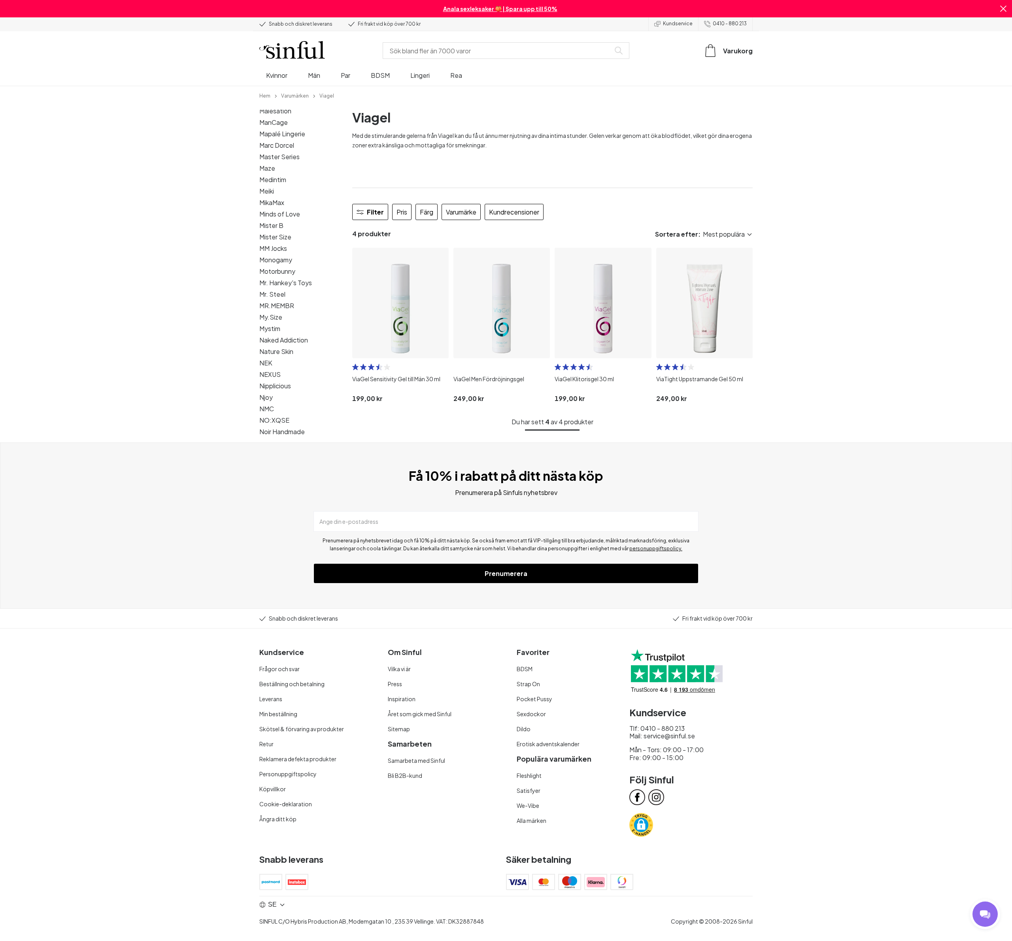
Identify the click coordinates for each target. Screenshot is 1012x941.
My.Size (270, 317)
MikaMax (271, 202)
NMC (266, 409)
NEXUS (270, 374)
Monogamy (275, 260)
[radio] (355, 367)
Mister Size (275, 237)
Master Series (279, 156)
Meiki (266, 191)
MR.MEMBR (276, 305)
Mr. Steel (272, 294)
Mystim (269, 328)
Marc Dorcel (276, 145)
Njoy (266, 397)
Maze (267, 168)
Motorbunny (277, 271)
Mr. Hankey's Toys (285, 283)
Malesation (275, 111)
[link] (264, 95)
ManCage (273, 122)
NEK (265, 363)
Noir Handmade (282, 431)
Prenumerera (506, 573)
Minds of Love (279, 214)
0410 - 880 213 (730, 23)
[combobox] (498, 50)
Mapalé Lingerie (282, 134)
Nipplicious (275, 386)
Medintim (272, 179)
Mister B (271, 225)
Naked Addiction (283, 340)
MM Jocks (273, 248)
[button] (1003, 9)
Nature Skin (276, 351)
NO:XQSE (274, 420)
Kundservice (678, 23)
